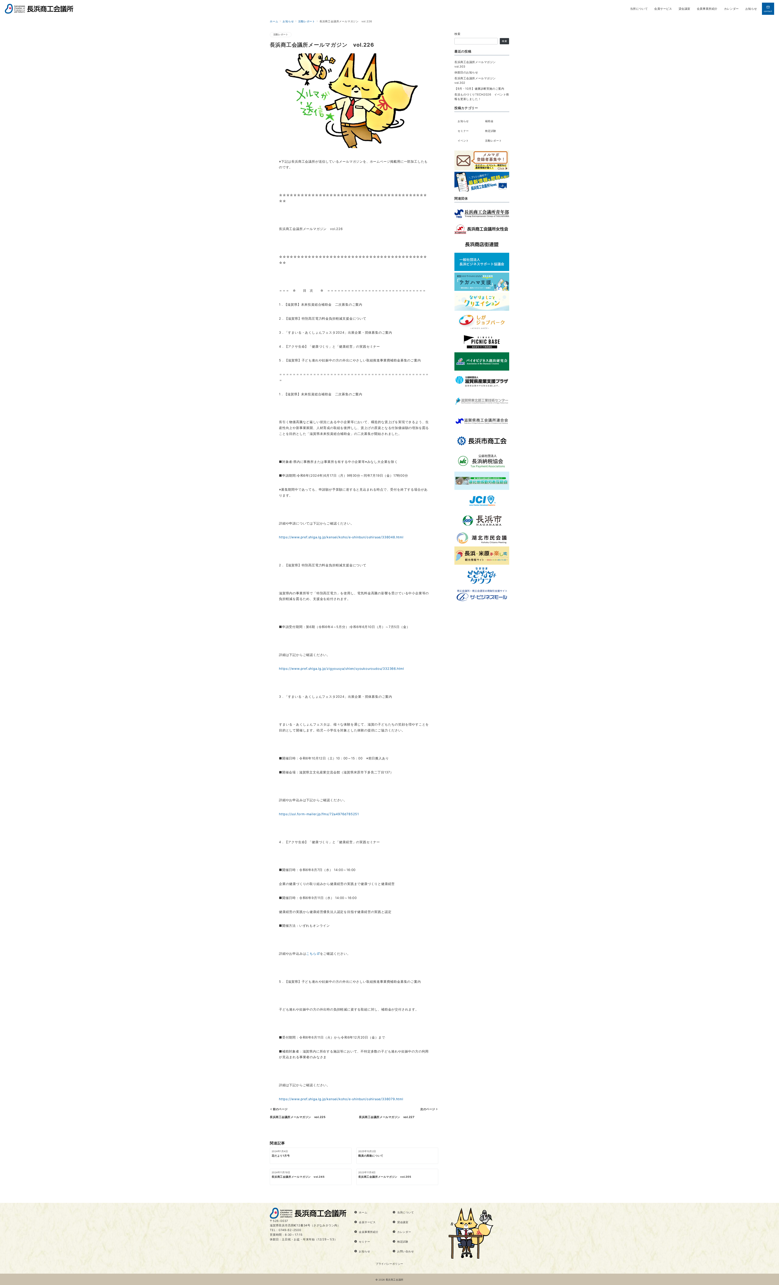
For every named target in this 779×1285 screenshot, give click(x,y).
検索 (457, 33)
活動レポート (280, 34)
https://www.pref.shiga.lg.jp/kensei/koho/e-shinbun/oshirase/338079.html (341, 1099)
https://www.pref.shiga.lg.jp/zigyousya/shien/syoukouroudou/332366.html (341, 669)
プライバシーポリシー (389, 1263)
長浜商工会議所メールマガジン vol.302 (476, 80)
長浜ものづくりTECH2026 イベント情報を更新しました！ (481, 96)
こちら (311, 954)
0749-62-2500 (290, 1230)
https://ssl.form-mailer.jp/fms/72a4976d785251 (319, 814)
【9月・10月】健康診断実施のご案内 (479, 88)
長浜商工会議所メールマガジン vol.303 (476, 64)
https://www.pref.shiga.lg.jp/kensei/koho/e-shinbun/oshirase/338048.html (341, 537)
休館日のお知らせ (466, 72)
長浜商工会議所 (394, 1279)
